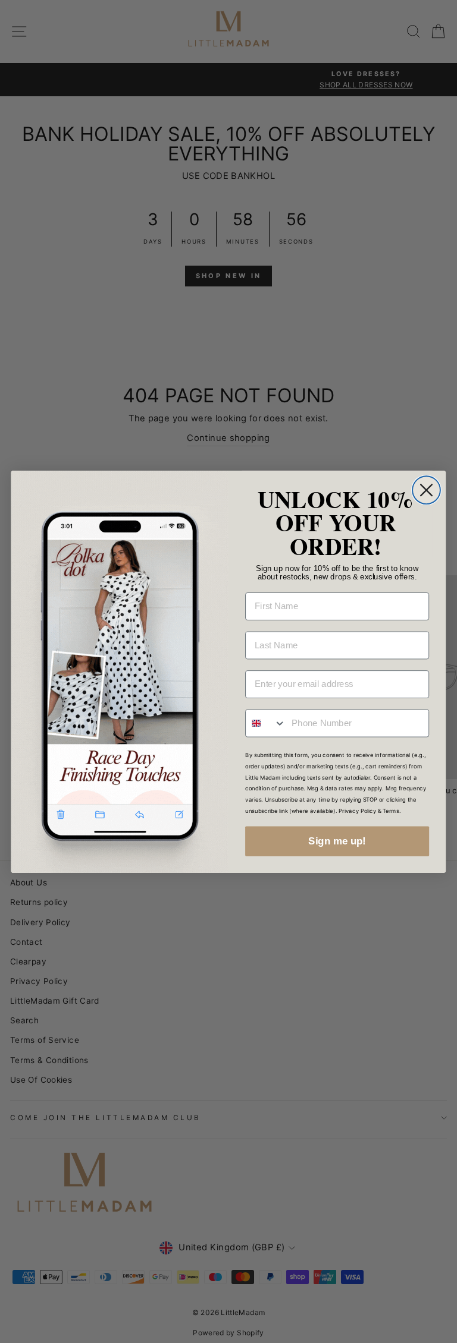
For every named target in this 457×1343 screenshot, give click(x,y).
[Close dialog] (426, 490)
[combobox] (266, 723)
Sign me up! (336, 841)
